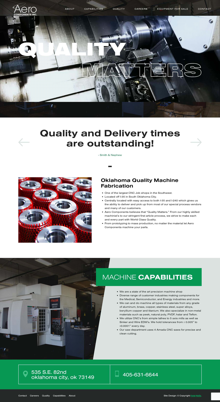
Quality (119, 8)
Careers (141, 8)
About (70, 8)
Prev (24, 142)
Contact (204, 8)
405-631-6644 (140, 374)
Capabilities (93, 8)
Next (196, 142)
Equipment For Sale (172, 8)
